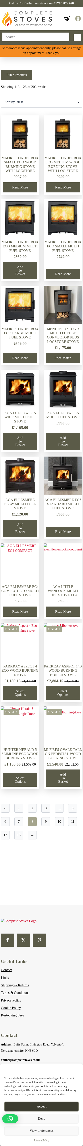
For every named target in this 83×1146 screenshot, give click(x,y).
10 (59, 821)
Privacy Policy (41, 1140)
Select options (20, 692)
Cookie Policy (11, 1008)
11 (72, 821)
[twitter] (23, 940)
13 (19, 835)
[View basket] (67, 19)
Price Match (62, 358)
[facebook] (7, 940)
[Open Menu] (77, 37)
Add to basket (20, 270)
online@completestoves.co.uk (20, 1060)
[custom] (39, 940)
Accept (41, 1106)
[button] (10, 1118)
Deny (41, 1118)
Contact (6, 970)
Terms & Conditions (15, 992)
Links (5, 978)
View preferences (42, 1130)
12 (5, 835)
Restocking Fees (12, 1015)
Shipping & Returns (15, 985)
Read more (20, 187)
